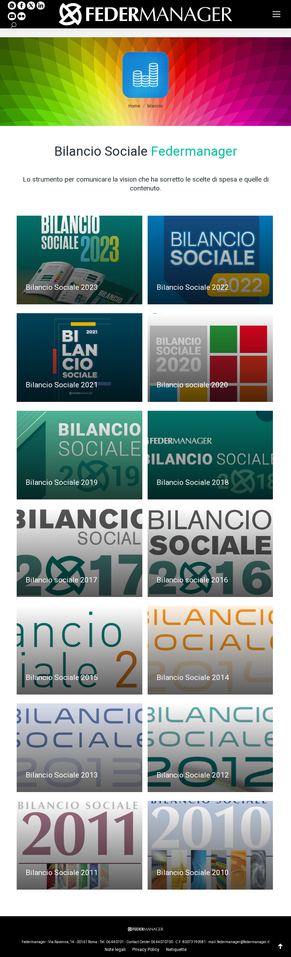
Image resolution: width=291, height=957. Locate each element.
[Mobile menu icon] (276, 14)
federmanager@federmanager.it (243, 942)
